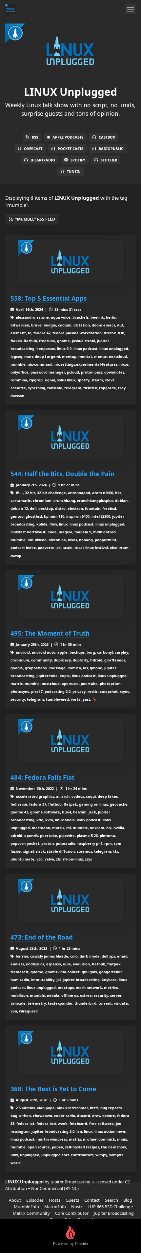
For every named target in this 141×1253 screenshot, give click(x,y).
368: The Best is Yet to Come (53, 1089)
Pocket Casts (70, 148)
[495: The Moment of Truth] (70, 597)
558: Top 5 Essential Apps (48, 298)
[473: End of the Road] (70, 900)
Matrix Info (55, 1207)
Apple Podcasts (67, 137)
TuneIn (74, 171)
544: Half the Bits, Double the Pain (62, 474)
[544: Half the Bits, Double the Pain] (70, 437)
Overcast (33, 148)
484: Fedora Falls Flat (42, 777)
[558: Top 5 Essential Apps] (70, 262)
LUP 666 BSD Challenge (110, 1207)
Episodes (35, 1200)
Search (111, 1200)
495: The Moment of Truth (50, 633)
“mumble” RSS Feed (35, 219)
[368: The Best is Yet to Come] (70, 1052)
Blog (127, 1200)
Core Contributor (72, 1213)
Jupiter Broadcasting (114, 1213)
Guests (72, 1200)
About (15, 1200)
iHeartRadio (42, 160)
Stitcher (109, 160)
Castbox (107, 137)
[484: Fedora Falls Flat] (70, 740)
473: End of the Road (41, 937)
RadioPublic (111, 148)
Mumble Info (26, 1207)
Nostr (76, 1207)
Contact (92, 1200)
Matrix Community (31, 1213)
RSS (35, 137)
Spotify (77, 160)
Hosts (54, 1200)
